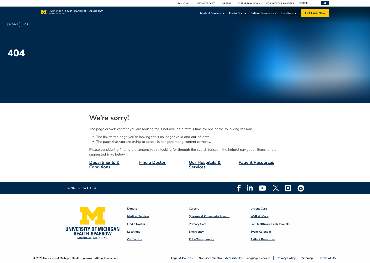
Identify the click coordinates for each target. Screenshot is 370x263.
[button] (325, 3)
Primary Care (197, 224)
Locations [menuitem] (287, 13)
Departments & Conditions (104, 165)
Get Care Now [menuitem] (315, 13)
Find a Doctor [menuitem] (237, 13)
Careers (226, 3)
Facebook (239, 188)
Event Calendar (261, 232)
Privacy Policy (286, 258)
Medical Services (138, 216)
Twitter (275, 188)
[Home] (72, 13)
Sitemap (307, 258)
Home (13, 24)
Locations (133, 232)
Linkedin (250, 188)
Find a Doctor (152, 162)
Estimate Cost (206, 3)
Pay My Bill (184, 3)
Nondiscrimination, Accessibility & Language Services (234, 258)
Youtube (262, 188)
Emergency (196, 232)
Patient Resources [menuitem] (262, 13)
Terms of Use (328, 258)
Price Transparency (201, 239)
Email (301, 188)
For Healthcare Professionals (270, 224)
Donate (132, 209)
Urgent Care (259, 209)
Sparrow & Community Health (209, 216)
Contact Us (134, 239)
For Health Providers (280, 3)
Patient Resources (256, 162)
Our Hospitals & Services (205, 165)
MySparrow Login (248, 3)
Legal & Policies (182, 258)
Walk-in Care (259, 216)
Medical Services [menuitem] (210, 13)
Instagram (288, 188)
